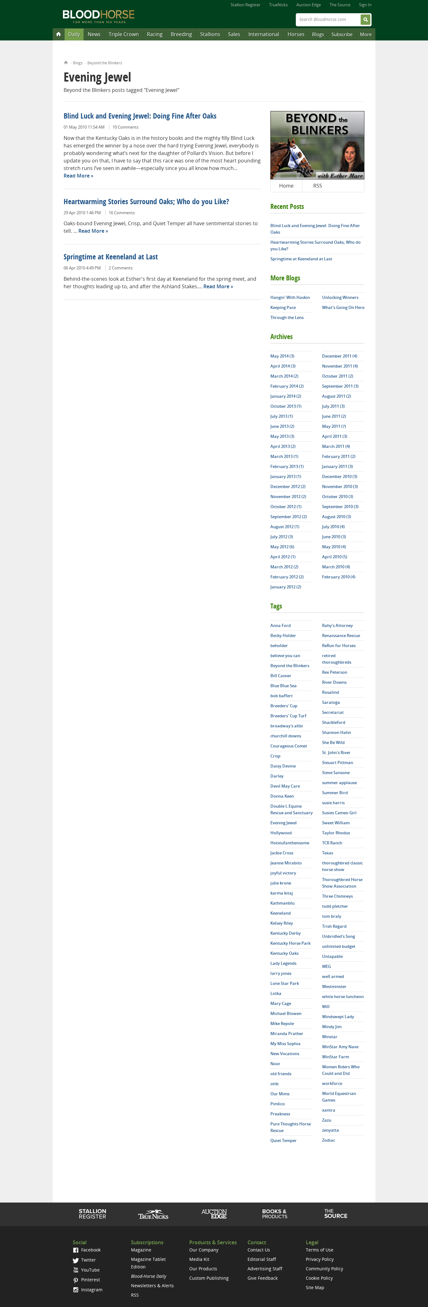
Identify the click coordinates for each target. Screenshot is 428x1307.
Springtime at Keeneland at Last (111, 257)
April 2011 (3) (334, 436)
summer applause (339, 782)
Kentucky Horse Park (290, 943)
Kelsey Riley (281, 923)
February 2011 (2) (338, 456)
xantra (328, 1110)
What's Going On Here (343, 307)
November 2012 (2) (288, 496)
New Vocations (284, 1053)
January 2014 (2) (285, 396)
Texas (327, 853)
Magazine (141, 1250)
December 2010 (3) (339, 476)
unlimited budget (338, 946)
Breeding (181, 34)
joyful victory (283, 873)
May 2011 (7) (334, 426)
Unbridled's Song (338, 936)
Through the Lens (287, 317)
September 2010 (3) (340, 506)
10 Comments (125, 127)
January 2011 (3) (337, 466)
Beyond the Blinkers (104, 63)
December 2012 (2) (287, 486)
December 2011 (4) (339, 356)
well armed (333, 976)
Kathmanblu (282, 903)
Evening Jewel (283, 823)
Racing (155, 34)
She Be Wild (333, 742)
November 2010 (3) (340, 486)
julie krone (280, 883)
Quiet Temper (283, 1140)
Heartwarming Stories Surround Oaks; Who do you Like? (146, 202)
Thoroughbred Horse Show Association (342, 883)
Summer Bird (335, 792)
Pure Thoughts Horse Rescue (290, 1127)
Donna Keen (282, 796)
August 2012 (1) (284, 526)
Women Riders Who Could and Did (341, 1070)
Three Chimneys (337, 896)
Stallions (210, 34)
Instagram (91, 1290)
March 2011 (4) (336, 446)
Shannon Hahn (336, 732)
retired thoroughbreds (336, 659)
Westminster (334, 986)
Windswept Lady (338, 1016)
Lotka (275, 993)
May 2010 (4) (334, 547)
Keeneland (280, 913)
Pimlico (277, 1104)
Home (66, 62)
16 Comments (122, 212)
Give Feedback (263, 1278)
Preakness (280, 1114)
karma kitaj (281, 893)
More (366, 34)
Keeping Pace (283, 307)
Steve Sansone (336, 772)
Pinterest (90, 1280)
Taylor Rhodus (336, 833)
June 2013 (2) (282, 426)
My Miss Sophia (285, 1043)
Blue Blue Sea (283, 685)
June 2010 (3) (334, 536)
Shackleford (333, 722)
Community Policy (324, 1269)
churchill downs (285, 736)
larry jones (280, 973)
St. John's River (336, 752)
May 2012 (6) (282, 547)
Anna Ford (280, 625)
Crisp (275, 756)
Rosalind (330, 692)
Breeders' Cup (283, 706)
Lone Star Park (284, 983)
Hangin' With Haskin (290, 297)
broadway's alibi (286, 726)
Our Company (203, 1250)
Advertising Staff (265, 1269)
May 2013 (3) (282, 436)
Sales (234, 34)
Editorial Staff (262, 1259)
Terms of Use (319, 1250)
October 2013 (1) (285, 406)
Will (326, 1006)
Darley (277, 776)
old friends (280, 1073)
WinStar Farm (335, 1057)
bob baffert (281, 696)
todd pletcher (335, 906)
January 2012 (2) (285, 587)
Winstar (329, 1036)
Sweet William (336, 823)
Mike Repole (282, 1023)
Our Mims (280, 1094)
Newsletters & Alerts (152, 1285)
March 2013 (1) (284, 456)
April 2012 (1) (282, 557)
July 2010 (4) (333, 526)
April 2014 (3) (282, 366)
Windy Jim (332, 1026)
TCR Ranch (332, 843)
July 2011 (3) (333, 406)
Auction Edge (308, 5)
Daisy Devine (283, 766)
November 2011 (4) (340, 366)
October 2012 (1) (285, 506)
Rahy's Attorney (337, 625)
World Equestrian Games (339, 1097)
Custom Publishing (209, 1278)
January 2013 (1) (285, 476)
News (94, 34)
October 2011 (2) (337, 376)
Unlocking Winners (340, 297)
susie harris (333, 802)
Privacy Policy (320, 1259)
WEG (326, 966)
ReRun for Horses (339, 645)
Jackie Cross (281, 853)
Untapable (332, 956)
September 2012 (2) (288, 516)
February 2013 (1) (287, 466)
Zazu (326, 1120)
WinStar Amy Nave (340, 1046)
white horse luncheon (343, 996)
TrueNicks (278, 5)
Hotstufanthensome (289, 843)
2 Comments (121, 268)
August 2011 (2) (336, 396)
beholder (279, 645)
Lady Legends (283, 963)
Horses (296, 34)
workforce (332, 1083)
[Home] (59, 34)
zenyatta (330, 1130)
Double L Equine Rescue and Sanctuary (291, 809)
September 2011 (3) (340, 386)
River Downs (334, 682)
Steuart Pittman (337, 762)
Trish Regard (334, 926)
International (263, 34)
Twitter (88, 1260)
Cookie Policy (319, 1278)
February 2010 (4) (338, 577)
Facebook (90, 1250)
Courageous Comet (288, 746)
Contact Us (259, 1250)
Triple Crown (124, 34)
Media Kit (199, 1259)
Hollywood (281, 833)
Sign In (365, 5)
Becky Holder (283, 635)
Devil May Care (285, 786)
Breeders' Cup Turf (288, 716)
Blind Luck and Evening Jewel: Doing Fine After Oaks (140, 116)
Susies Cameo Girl (339, 813)
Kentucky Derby (285, 933)
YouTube (90, 1270)
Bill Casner (280, 675)
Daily (74, 34)
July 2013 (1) (281, 416)
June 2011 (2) (334, 416)
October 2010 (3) (337, 496)
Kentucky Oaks (284, 953)
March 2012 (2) (284, 567)
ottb (274, 1084)
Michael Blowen (285, 1013)
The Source (340, 5)
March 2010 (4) (336, 567)
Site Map (315, 1287)
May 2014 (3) (282, 356)
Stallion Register (245, 5)
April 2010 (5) (334, 557)
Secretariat (333, 712)
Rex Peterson (334, 672)
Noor (275, 1063)
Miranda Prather (286, 1033)
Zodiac (328, 1140)
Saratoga (331, 702)
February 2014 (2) (287, 386)
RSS (317, 185)
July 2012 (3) (281, 536)
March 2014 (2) (284, 376)
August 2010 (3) (336, 516)
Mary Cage (280, 1003)
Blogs (318, 34)
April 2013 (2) (282, 446)
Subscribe (341, 34)
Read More (77, 175)
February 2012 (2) (287, 577)
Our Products (203, 1269)
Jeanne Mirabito (286, 863)
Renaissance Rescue (341, 635)
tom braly (331, 916)
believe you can (285, 655)
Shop (275, 1213)
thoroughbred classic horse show (342, 866)
